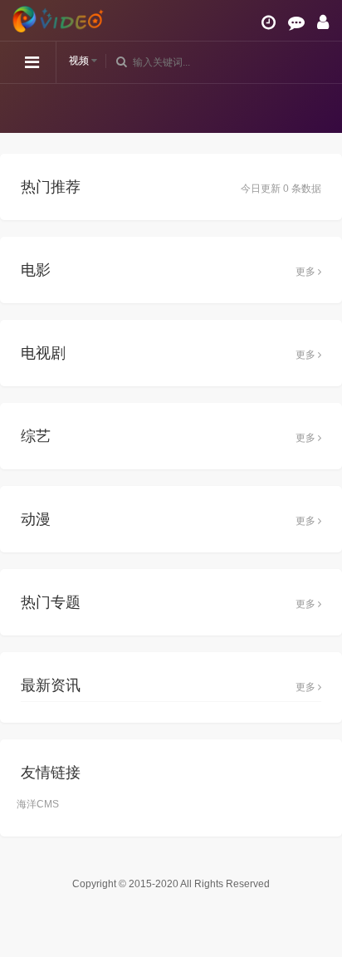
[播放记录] (268, 22)
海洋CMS (38, 804)
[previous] (20, 112)
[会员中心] (323, 22)
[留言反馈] (296, 22)
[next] (321, 112)
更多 (307, 271)
